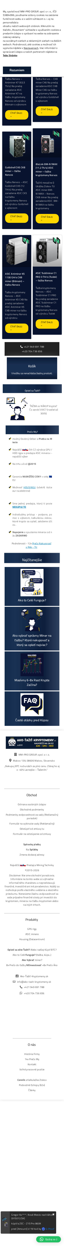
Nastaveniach (31, 48)
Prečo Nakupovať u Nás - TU (38, 545)
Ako (15, 954)
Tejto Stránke (10, 55)
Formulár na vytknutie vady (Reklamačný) (32, 823)
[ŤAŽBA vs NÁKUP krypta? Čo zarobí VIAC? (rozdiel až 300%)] (18, 409)
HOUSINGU (30, 487)
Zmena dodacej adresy (32, 854)
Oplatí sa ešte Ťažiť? (19, 949)
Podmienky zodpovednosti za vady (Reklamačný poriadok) (32, 816)
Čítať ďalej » (16, 114)
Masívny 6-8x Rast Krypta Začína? (32, 682)
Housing (24, 939)
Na (32, 849)
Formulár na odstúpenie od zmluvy (32, 834)
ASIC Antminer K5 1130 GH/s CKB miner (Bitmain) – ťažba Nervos (15, 279)
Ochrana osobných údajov (32, 804)
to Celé (21, 954)
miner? (32, 960)
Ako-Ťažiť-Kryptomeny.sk (34, 976)
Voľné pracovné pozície (32, 1069)
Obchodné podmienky (32, 809)
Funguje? (30, 954)
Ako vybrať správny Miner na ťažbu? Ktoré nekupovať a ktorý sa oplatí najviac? (32, 640)
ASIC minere (32, 934)
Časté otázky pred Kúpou (31, 720)
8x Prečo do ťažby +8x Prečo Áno (32, 965)
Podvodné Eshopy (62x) (32, 1085)
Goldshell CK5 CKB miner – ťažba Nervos (15, 171)
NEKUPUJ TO (19, 507)
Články (31, 1090)
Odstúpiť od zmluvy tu (32, 828)
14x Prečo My (32, 1059)
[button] (48, 1239)
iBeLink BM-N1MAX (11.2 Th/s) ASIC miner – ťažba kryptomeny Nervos (47, 169)
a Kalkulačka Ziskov (32, 1080)
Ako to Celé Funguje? (32, 600)
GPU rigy (32, 929)
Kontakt (32, 1064)
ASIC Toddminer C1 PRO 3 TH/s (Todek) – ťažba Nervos (46, 277)
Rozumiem (17, 70)
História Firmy (32, 1054)
